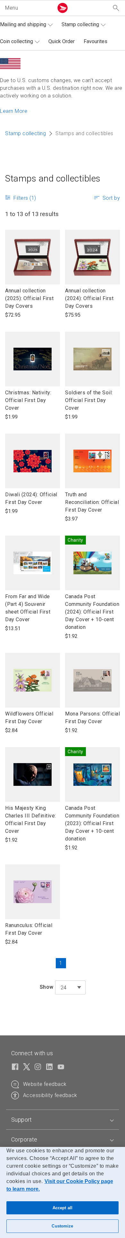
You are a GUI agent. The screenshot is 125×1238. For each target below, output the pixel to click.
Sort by (111, 198)
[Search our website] (116, 8)
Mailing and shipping (23, 24)
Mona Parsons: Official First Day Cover (92, 717)
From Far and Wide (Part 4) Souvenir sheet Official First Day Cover (27, 608)
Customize (62, 1226)
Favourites (95, 41)
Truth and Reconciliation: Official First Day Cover (92, 502)
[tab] (62, 1119)
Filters (24, 198)
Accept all (62, 1207)
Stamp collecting (80, 24)
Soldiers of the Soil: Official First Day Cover (89, 400)
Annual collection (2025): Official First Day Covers (29, 298)
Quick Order (61, 41)
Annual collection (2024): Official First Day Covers (89, 298)
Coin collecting (16, 41)
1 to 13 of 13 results (32, 214)
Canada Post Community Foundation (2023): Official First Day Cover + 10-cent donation (92, 823)
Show (47, 987)
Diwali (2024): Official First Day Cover (31, 498)
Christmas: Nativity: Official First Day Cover (28, 400)
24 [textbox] (64, 988)
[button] (28, 8)
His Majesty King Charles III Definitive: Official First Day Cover (30, 820)
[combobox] (70, 987)
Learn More (13, 111)
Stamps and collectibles (53, 178)
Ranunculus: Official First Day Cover (28, 929)
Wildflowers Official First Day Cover (29, 717)
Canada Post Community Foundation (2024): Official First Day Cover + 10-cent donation (92, 611)
